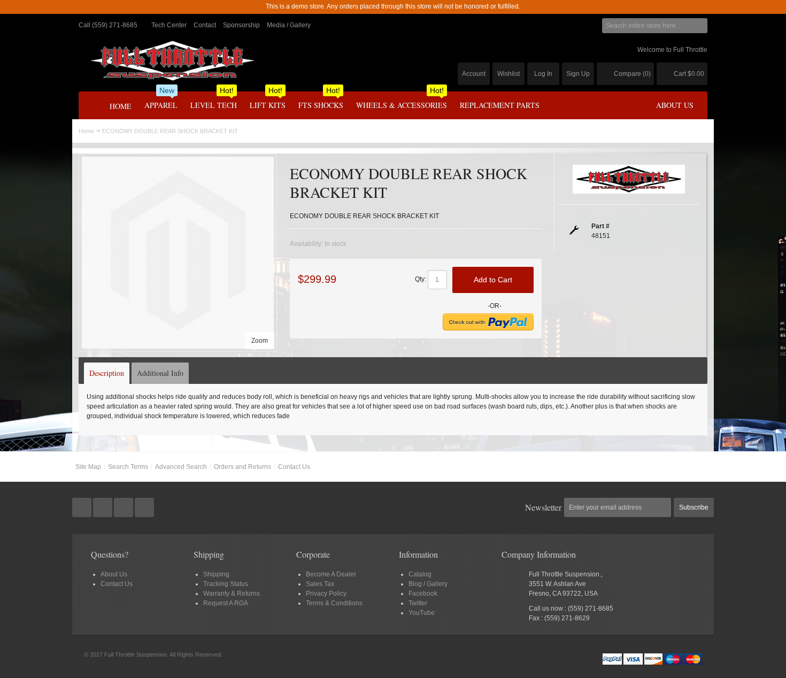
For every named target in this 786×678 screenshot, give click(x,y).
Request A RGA (225, 603)
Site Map (88, 467)
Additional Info (160, 373)
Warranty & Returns (231, 593)
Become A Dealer (331, 574)
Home (86, 131)
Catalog (420, 574)
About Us (114, 574)
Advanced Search (181, 467)
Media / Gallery (289, 25)
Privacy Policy (326, 593)
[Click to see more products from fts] (629, 179)
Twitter (418, 603)
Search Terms (128, 467)
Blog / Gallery (428, 584)
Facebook (423, 593)
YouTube (422, 613)
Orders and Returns (242, 467)
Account (474, 74)
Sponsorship (241, 25)
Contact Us (294, 467)
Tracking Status (225, 584)
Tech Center (169, 25)
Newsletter (543, 507)
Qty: (420, 279)
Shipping (216, 574)
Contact (205, 25)
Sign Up (578, 74)
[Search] (699, 25)
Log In (543, 74)
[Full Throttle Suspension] (172, 60)
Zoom (259, 340)
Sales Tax (320, 584)
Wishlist (508, 74)
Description (106, 373)
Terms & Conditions (334, 603)
